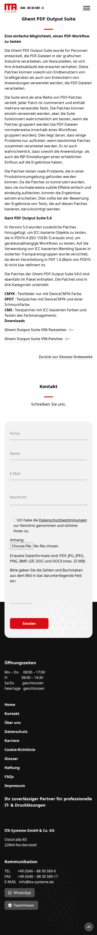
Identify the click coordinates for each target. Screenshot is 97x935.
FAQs (9, 776)
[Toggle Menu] (86, 8)
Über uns (13, 722)
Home (10, 704)
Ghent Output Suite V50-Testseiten (36, 329)
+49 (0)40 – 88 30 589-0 (37, 871)
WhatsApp (22, 892)
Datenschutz (16, 731)
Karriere (12, 740)
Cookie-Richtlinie (20, 749)
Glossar (11, 758)
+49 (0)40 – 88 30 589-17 (38, 876)
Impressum (15, 785)
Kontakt (12, 713)
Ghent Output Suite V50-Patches (34, 338)
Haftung (12, 767)
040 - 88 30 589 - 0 (32, 8)
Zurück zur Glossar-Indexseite (65, 356)
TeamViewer (24, 905)
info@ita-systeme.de (36, 881)
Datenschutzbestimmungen (63, 520)
